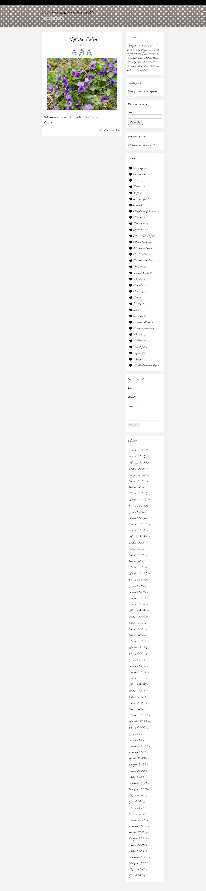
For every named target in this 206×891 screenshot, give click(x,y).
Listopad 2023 (138, 648)
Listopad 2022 (138, 721)
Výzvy (137, 359)
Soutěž (137, 303)
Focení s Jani (141, 199)
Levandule (139, 223)
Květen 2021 (137, 826)
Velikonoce (139, 340)
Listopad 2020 (138, 863)
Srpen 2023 (137, 666)
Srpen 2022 (137, 740)
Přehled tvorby (141, 273)
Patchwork (139, 254)
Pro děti (138, 285)
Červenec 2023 (138, 672)
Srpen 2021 (136, 808)
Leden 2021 (136, 851)
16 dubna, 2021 (82, 45)
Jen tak (137, 205)
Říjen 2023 (137, 654)
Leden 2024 (137, 635)
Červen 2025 (137, 530)
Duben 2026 (137, 469)
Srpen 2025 (137, 518)
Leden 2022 (137, 777)
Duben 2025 (137, 543)
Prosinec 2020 (138, 857)
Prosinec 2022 (138, 715)
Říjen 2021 (136, 795)
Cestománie (139, 174)
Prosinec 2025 (138, 493)
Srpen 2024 (137, 592)
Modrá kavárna (142, 242)
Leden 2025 (137, 561)
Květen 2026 (138, 463)
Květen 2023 (138, 684)
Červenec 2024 (138, 598)
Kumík (137, 217)
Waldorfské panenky (145, 365)
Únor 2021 (136, 845)
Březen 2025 (137, 549)
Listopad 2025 (138, 500)
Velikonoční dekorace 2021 (143, 145)
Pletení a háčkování (144, 260)
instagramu (152, 91)
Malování (139, 230)
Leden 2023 (137, 709)
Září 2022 (136, 734)
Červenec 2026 (138, 450)
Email (130, 112)
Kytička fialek (82, 39)
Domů (44, 19)
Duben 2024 (137, 617)
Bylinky (138, 168)
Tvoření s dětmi (141, 322)
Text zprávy (132, 406)
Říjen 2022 (137, 728)
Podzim (137, 266)
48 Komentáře (111, 130)
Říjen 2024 (137, 580)
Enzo (136, 193)
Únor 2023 (136, 703)
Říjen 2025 (137, 506)
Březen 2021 (137, 839)
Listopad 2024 (138, 574)
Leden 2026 (137, 487)
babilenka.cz (47, 3)
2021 (50, 19)
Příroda (137, 279)
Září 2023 (136, 660)
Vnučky (138, 347)
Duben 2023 (137, 691)
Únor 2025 (137, 555)
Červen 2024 (137, 604)
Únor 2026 (137, 481)
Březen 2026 (137, 475)
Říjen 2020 (137, 869)
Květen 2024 (138, 611)
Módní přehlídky (142, 236)
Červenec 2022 (138, 746)
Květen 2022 (138, 752)
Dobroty (137, 180)
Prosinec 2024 (138, 567)
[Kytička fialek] (82, 81)
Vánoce (137, 334)
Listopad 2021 (138, 789)
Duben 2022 (137, 758)
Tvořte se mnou (141, 328)
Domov (137, 186)
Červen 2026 (137, 456)
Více (47, 122)
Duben (57, 19)
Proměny (138, 291)
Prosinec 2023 (138, 641)
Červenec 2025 (138, 524)
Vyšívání (138, 353)
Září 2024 (136, 586)
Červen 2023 (137, 678)
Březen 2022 (137, 765)
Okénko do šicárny (143, 248)
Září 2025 (136, 512)
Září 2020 (136, 875)
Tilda (136, 310)
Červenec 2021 (138, 814)
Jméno (130, 388)
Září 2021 (135, 802)
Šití (135, 297)
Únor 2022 (137, 771)
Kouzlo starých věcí (144, 211)
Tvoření (137, 316)
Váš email (131, 397)
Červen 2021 (137, 820)
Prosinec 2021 (138, 783)
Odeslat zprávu (134, 425)
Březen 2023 (137, 697)
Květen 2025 (138, 537)
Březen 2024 (137, 623)
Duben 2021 (137, 832)
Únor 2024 (137, 629)
